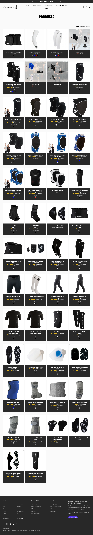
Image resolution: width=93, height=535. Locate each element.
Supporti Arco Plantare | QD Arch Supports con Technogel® (57, 226)
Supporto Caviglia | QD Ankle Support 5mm (35, 226)
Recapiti (32, 530)
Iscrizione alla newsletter (35, 513)
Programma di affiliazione (35, 504)
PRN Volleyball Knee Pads (57, 190)
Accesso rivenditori (6, 516)
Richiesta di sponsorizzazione (36, 509)
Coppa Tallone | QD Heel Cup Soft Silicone (57, 367)
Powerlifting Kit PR (58, 84)
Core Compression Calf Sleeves (57, 52)
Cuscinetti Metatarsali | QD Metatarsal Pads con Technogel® (57, 438)
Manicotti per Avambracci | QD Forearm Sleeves (80, 332)
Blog (4, 506)
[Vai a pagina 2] (49, 486)
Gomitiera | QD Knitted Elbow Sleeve (79, 402)
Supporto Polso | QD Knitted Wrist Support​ (35, 438)
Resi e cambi (19, 506)
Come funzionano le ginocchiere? (55, 506)
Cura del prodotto (53, 511)
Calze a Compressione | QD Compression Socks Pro (35, 297)
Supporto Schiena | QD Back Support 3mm (79, 226)
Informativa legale (37, 530)
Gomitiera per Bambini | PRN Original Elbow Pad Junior (57, 155)
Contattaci (18, 516)
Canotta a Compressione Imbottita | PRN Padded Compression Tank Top (35, 191)
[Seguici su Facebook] (4, 524)
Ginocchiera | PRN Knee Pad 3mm (35, 119)
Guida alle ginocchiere (53, 504)
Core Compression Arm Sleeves (35, 52)
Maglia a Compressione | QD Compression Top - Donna (35, 332)
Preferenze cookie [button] (20, 518)
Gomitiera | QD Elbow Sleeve (57, 332)
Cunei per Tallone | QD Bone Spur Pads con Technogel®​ (35, 261)
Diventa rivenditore (6, 518)
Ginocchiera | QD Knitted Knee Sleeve (13, 438)
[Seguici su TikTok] (13, 524)
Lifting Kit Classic (35, 84)
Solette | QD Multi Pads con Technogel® (79, 438)
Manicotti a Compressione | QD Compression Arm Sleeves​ (57, 261)
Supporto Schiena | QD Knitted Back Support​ (57, 403)
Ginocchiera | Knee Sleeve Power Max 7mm (13, 85)
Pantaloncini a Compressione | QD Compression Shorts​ (13, 297)
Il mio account (33, 511)
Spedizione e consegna (20, 504)
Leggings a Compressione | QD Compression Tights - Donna (79, 297)
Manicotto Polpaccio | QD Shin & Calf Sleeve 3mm (35, 474)
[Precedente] (32, 2)
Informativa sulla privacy (6, 530)
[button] (10, 87)
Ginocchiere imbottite (37, 5)
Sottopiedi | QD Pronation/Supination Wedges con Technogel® (13, 474)
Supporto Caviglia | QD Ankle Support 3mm (13, 226)
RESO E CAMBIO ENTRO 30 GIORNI (46, 1)
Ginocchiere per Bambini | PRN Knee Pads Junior (13, 155)
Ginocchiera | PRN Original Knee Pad (79, 155)
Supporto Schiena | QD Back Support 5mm (13, 261)
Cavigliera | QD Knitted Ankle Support (35, 402)
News (4, 509)
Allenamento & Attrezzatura (61, 5)
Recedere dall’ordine (20, 511)
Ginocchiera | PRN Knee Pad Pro (79, 119)
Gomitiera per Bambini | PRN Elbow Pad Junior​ (13, 120)
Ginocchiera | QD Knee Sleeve (13, 402)
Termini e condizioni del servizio (25, 530)
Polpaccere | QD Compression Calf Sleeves (80, 261)
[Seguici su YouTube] (10, 524)
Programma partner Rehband (36, 506)
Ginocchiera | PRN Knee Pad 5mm (57, 119)
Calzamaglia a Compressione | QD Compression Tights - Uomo (57, 297)
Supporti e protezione (49, 5)
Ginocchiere (28, 5)
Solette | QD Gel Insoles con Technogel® (13, 367)
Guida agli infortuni (53, 509)
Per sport (46, 8)
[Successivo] (60, 2)
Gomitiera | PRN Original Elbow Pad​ (35, 155)
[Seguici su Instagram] (7, 524)
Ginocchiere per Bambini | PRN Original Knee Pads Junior (13, 191)
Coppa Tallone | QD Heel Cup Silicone (35, 367)
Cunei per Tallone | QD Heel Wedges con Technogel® (80, 367)
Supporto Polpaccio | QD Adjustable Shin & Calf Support (79, 191)
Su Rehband (5, 504)
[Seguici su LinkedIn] (17, 524)
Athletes (4, 513)
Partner (4, 511)
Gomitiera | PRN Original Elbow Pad (80, 84)
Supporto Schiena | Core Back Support (13, 52)
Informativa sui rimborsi (15, 530)
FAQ (17, 513)
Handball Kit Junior (80, 52)
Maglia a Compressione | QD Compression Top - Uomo (13, 332)
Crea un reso (19, 509)
